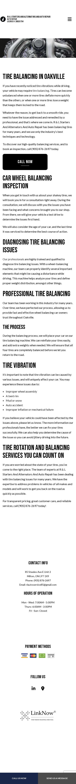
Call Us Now (19, 778)
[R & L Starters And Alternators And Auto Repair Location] (43, 689)
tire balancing (41, 90)
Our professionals (13, 259)
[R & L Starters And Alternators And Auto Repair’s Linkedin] (33, 689)
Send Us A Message (57, 778)
